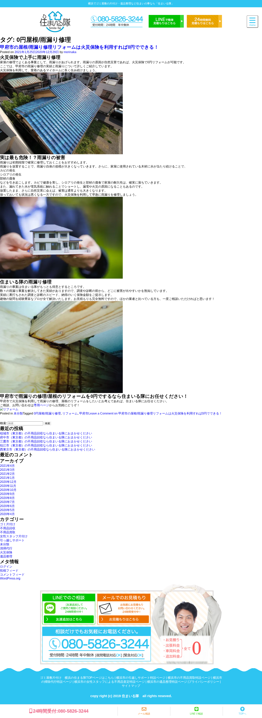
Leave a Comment (155, 413)
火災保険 (6, 552)
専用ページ (41, 405)
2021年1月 (7, 477)
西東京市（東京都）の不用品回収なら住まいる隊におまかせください (47, 449)
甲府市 (83, 413)
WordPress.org (10, 578)
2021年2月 (7, 473)
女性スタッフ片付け (14, 536)
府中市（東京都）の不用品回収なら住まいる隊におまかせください (46, 437)
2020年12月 (8, 481)
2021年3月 (7, 469)
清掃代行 (6, 548)
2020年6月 (7, 506)
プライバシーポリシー (204, 681)
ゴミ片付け (7, 524)
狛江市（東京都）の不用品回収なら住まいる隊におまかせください (46, 445)
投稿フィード (9, 570)
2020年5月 (7, 510)
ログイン (6, 566)
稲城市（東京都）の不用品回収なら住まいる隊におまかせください (46, 433)
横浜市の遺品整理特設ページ (167, 681)
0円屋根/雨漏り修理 (47, 413)
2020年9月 (7, 494)
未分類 (18, 413)
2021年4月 (7, 465)
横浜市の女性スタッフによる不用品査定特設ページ (109, 681)
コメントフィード (12, 574)
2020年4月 (7, 514)
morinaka (70, 52)
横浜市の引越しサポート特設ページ (140, 677)
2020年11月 (8, 485)
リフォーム (70, 413)
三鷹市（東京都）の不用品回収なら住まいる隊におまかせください (46, 441)
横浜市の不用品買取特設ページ (189, 677)
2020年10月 (8, 490)
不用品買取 (7, 532)
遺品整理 (6, 556)
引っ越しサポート (12, 540)
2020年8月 (7, 498)
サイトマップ (131, 685)
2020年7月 (7, 502)
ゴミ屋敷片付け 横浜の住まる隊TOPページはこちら (77, 677)
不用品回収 (7, 528)
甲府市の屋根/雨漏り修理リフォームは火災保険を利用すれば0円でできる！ (79, 47)
